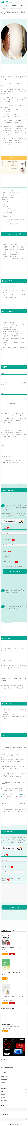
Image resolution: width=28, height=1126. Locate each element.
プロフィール (4, 1076)
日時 (7, 201)
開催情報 (6, 199)
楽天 (12, 954)
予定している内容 (8, 197)
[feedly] (14, 1124)
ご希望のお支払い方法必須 (12, 214)
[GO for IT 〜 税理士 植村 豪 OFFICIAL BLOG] (7, 2)
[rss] (15, 1124)
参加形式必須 (9, 212)
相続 (2, 1085)
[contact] (17, 1124)
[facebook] (10, 1124)
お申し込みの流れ (8, 207)
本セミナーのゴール (9, 195)
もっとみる (14, 224)
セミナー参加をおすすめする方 (12, 192)
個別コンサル (4, 1079)
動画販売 (3, 1097)
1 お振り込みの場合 (10, 218)
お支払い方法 (7, 216)
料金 (7, 204)
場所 (7, 203)
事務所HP (3, 1094)
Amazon (5, 954)
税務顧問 (3, 1082)
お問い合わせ (4, 1100)
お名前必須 (8, 208)
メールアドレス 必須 (10, 210)
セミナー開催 (4, 1088)
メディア (3, 1091)
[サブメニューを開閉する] (26, 1080)
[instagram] (12, 1124)
